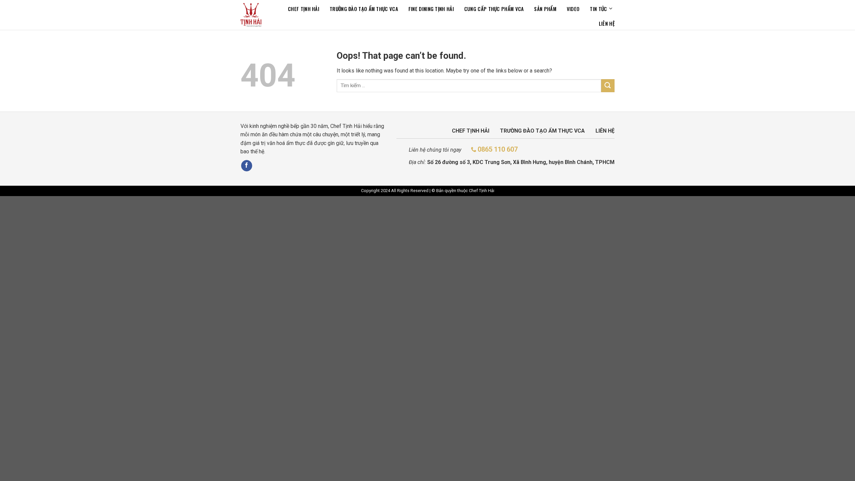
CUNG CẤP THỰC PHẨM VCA (494, 8)
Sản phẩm (545, 8)
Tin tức (598, 8)
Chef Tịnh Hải (303, 8)
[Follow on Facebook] (246, 165)
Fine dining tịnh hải (431, 8)
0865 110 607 (498, 149)
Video (573, 8)
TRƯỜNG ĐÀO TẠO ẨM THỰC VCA (364, 8)
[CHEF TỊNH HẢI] (251, 15)
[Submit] (608, 85)
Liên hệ (607, 23)
